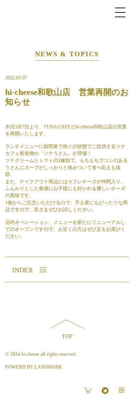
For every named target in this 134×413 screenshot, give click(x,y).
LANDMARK (48, 367)
